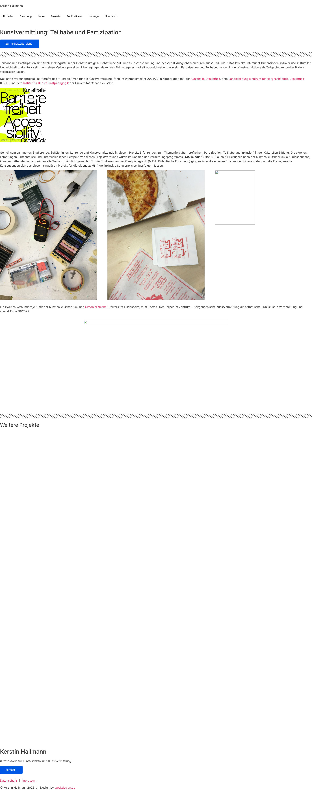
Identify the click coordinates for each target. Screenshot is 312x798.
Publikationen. (75, 16)
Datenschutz (8, 780)
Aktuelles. (8, 16)
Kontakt (10, 769)
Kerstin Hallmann (11, 6)
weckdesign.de (65, 787)
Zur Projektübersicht (18, 43)
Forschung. (26, 16)
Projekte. (56, 16)
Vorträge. (94, 16)
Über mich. (111, 16)
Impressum (29, 780)
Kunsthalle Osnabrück (205, 79)
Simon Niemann (96, 307)
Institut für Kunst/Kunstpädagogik (46, 83)
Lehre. (41, 16)
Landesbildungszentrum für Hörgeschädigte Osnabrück (266, 79)
